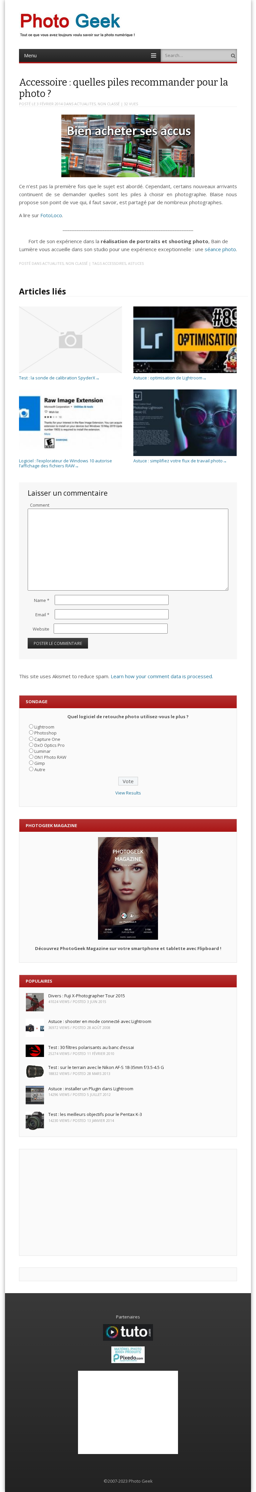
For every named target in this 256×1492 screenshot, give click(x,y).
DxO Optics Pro (49, 745)
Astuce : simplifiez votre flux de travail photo (180, 461)
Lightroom (44, 727)
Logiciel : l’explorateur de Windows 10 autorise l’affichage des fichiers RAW (65, 463)
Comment (39, 505)
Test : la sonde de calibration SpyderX (59, 378)
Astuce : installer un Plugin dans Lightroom (90, 1089)
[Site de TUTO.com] (128, 1339)
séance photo (220, 249)
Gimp (39, 763)
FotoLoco (51, 215)
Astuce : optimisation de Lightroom (170, 378)
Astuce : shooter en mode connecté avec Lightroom (99, 1021)
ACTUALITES (85, 103)
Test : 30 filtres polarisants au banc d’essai (91, 1047)
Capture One (47, 739)
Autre (39, 769)
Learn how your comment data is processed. (162, 676)
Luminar (42, 751)
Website (41, 629)
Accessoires (114, 263)
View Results (128, 793)
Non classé (109, 103)
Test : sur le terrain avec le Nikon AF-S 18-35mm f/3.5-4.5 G (106, 1067)
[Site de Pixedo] (128, 1361)
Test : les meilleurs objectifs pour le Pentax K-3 (95, 1114)
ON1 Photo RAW (50, 757)
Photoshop (45, 733)
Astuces (136, 263)
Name (41, 600)
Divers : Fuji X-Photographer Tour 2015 (86, 996)
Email (42, 615)
